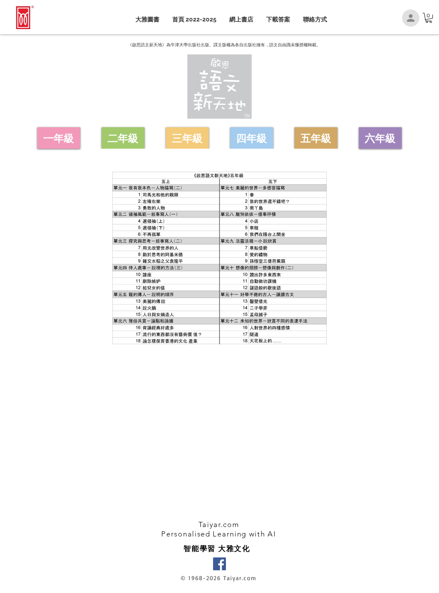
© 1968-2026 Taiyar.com (218, 577)
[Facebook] (219, 563)
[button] (429, 18)
